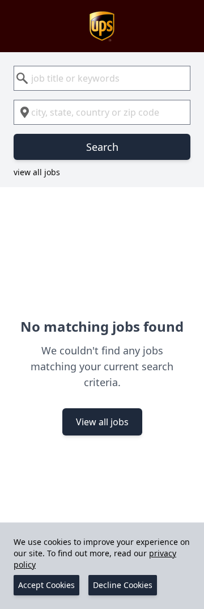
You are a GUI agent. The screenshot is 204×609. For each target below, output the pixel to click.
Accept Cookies (46, 585)
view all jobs (37, 172)
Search (102, 147)
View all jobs (102, 422)
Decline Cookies (122, 585)
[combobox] (102, 78)
